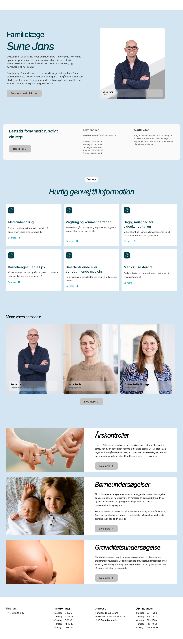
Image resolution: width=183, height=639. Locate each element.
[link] (33, 238)
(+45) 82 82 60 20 (107, 135)
